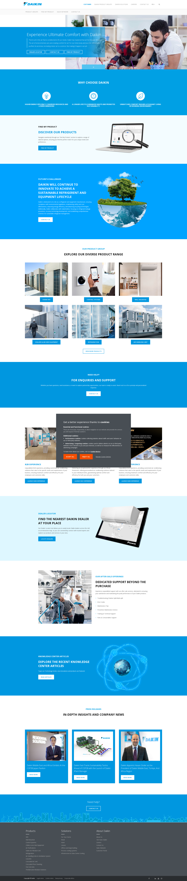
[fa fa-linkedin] (155, 878)
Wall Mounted (30, 840)
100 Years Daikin (101, 840)
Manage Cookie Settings (103, 457)
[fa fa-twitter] (152, 878)
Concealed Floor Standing (34, 864)
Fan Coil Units (30, 867)
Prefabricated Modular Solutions (36, 870)
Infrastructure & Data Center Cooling (72, 853)
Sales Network (62, 12)
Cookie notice (49, 878)
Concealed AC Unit (31, 861)
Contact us (75, 12)
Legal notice (40, 878)
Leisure (63, 845)
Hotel (63, 842)
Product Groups (31, 12)
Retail (63, 840)
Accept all (70, 457)
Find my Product (47, 12)
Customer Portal (101, 851)
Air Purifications (31, 848)
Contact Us (99, 845)
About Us (99, 837)
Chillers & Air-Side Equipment (35, 845)
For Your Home (66, 837)
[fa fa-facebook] (149, 878)
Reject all (86, 457)
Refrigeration (30, 853)
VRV (27, 837)
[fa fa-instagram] (161, 878)
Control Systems (31, 842)
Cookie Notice (95, 451)
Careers (98, 842)
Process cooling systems (69, 851)
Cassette (28, 859)
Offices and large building (69, 848)
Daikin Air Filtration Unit (33, 851)
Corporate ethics (69, 878)
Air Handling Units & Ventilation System (38, 856)
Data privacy (59, 878)
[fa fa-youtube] (158, 878)
